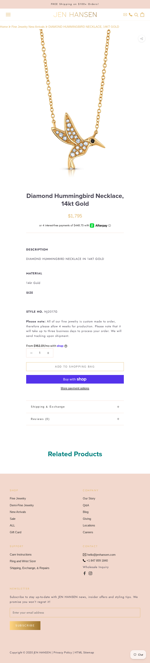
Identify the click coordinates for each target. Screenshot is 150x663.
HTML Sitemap (84, 652)
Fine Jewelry (18, 498)
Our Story (89, 498)
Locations (89, 525)
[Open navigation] (8, 14)
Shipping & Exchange (48, 406)
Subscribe (25, 625)
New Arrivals (18, 512)
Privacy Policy (63, 652)
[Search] (136, 15)
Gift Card (15, 532)
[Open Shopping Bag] (142, 14)
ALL (12, 525)
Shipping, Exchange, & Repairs (29, 568)
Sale (12, 518)
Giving (87, 518)
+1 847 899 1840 (97, 560)
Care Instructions (21, 554)
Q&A (86, 505)
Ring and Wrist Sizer (23, 561)
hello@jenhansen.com (101, 554)
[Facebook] (84, 573)
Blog (85, 512)
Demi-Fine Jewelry (22, 505)
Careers (88, 532)
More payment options (75, 388)
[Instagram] (90, 573)
